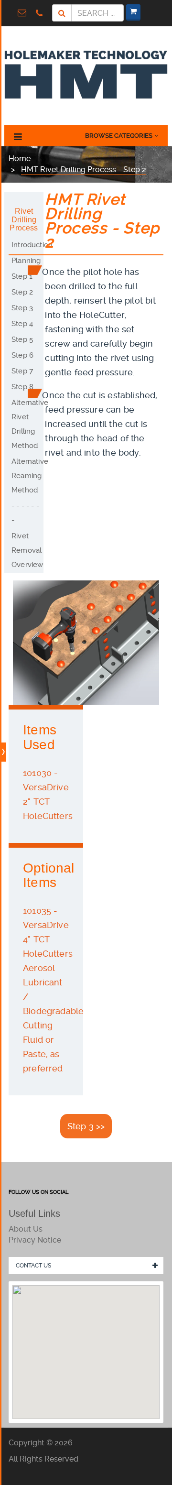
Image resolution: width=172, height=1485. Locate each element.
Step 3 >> (86, 1126)
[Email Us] (24, 13)
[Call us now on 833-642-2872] (41, 12)
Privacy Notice (35, 1240)
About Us (26, 1229)
